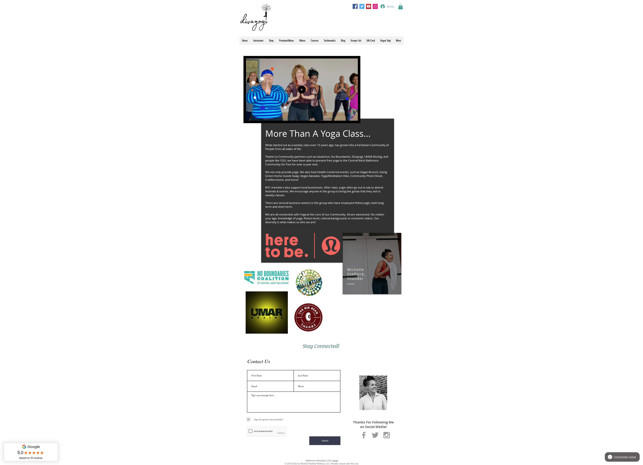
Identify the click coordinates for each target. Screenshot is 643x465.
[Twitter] (361, 6)
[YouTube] (368, 6)
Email (335, 460)
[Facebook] (355, 6)
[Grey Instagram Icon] (386, 435)
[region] (372, 263)
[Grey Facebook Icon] (363, 435)
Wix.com (354, 463)
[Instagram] (375, 6)
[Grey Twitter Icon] (375, 435)
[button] (400, 6)
